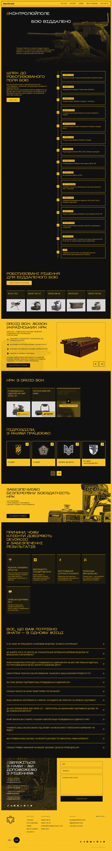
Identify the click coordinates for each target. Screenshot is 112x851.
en (9, 840)
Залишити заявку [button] (18, 516)
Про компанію (32, 823)
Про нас (64, 3)
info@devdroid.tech (13, 799)
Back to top (100, 816)
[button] (101, 364)
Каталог (73, 3)
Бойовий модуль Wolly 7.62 (52, 826)
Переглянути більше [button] (19, 283)
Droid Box (45, 829)
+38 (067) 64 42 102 (13, 780)
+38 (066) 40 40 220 (13, 788)
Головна (30, 820)
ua (16, 840)
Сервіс (81, 3)
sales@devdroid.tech (14, 782)
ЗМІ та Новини (92, 3)
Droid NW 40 (45, 820)
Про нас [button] (13, 100)
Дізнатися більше (18, 365)
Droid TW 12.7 (46, 823)
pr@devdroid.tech (13, 793)
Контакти (104, 3)
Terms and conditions (98, 847)
